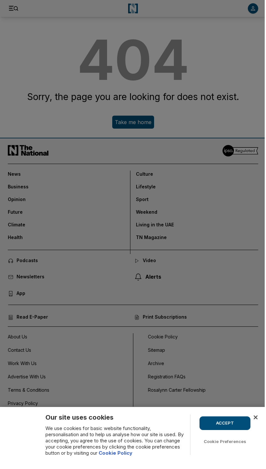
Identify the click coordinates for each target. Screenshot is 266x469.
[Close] (255, 417)
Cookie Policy (115, 453)
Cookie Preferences (225, 441)
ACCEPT (225, 422)
